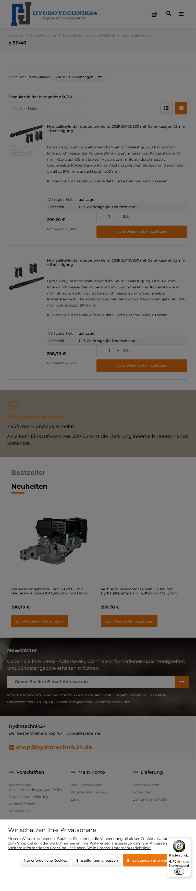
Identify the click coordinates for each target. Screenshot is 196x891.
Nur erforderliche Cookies (45, 860)
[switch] (179, 872)
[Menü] (188, 840)
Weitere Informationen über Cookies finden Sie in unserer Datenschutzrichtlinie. (79, 848)
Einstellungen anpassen (97, 860)
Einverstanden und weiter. (149, 860)
